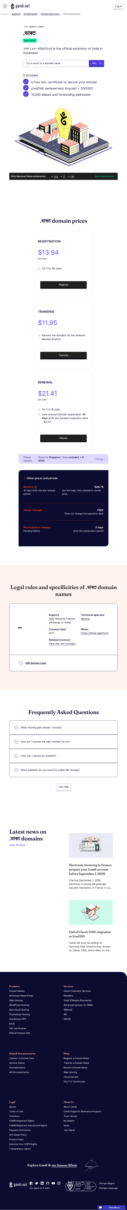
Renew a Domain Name (75, 1067)
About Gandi (70, 1106)
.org (56, 176)
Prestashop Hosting (19, 1014)
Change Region (107, 1183)
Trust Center (70, 1116)
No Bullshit (69, 1120)
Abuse (12, 1106)
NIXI (51, 618)
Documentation (17, 1067)
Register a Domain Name (76, 1058)
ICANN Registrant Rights (21, 1120)
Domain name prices (50, 14)
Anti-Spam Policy (18, 1134)
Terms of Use (16, 1111)
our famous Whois (64, 1165)
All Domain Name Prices (21, 995)
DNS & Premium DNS (19, 1033)
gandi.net (16, 14)
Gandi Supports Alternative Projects (82, 1111)
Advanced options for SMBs (78, 1005)
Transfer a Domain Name (76, 1063)
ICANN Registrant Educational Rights (28, 1125)
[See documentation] (35, 487)
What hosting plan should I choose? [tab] (41, 727)
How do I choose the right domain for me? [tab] (45, 741)
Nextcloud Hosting (19, 1009)
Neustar (85, 618)
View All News (17, 845)
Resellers (68, 995)
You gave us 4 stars (39, 1188)
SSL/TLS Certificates (74, 1081)
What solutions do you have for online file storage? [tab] (50, 769)
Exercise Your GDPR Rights (23, 1144)
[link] (31, 1183)
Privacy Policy (16, 1139)
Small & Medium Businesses (78, 1000)
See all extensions (104, 176)
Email (11, 1023)
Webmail (68, 1009)
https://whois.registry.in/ (95, 633)
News (66, 1125)
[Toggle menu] (5, 6)
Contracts (14, 1116)
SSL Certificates (17, 1028)
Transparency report (20, 1148)
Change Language (108, 1188)
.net (72, 176)
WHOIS (67, 1019)
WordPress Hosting (19, 1005)
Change (99, 459)
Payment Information (20, 1130)
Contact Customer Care (21, 1058)
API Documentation (19, 1072)
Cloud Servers (71, 1077)
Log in (118, 6)
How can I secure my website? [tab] (38, 755)
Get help (63, 786)
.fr (64, 176)
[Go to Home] (20, 6)
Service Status (17, 1063)
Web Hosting (16, 1000)
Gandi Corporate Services (77, 991)
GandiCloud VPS (17, 1019)
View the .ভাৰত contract (62, 643)
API (65, 1014)
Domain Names (31, 14)
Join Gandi (69, 1130)
